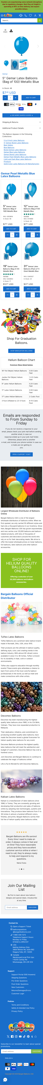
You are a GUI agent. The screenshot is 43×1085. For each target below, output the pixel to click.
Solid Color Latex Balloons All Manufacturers (21, 164)
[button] (5, 1080)
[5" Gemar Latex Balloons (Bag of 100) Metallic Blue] (11, 190)
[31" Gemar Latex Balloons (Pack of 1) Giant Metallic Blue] (32, 250)
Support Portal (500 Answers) (23, 974)
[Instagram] (16, 1036)
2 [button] (21, 869)
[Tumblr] (32, 1036)
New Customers (17, 987)
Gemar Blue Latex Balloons (14, 152)
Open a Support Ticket (21, 454)
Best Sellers (8, 145)
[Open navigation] (2, 15)
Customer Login (17, 994)
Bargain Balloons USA (26, 1074)
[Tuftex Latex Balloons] (21, 617)
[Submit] (39, 20)
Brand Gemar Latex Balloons (15, 150)
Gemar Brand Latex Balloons (15, 154)
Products (7, 161)
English (8, 1058)
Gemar (5, 74)
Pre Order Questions (19, 981)
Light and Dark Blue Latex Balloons (17, 159)
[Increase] (15, 97)
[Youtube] (20, 1036)
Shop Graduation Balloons (21, 351)
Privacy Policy (17, 1011)
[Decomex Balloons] (21, 697)
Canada (16, 955)
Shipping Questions (19, 978)
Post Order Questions (19, 984)
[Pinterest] (28, 1036)
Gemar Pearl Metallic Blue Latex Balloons (20, 157)
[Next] (38, 46)
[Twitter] (8, 1036)
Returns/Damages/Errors (21, 990)
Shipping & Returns (10, 122)
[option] (21, 46)
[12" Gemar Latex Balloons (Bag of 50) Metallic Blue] (32, 190)
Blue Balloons (9, 147)
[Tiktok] (24, 1036)
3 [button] (24, 869)
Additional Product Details (13, 128)
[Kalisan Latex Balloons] (21, 781)
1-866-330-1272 (19, 935)
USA (14, 945)
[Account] (35, 15)
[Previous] (5, 46)
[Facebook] (12, 1036)
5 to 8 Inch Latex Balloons (14, 140)
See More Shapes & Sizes (21, 115)
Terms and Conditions (20, 1005)
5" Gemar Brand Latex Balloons (16, 143)
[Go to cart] (40, 15)
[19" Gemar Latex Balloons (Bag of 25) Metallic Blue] (11, 250)
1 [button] (19, 869)
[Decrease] (5, 97)
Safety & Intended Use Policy (22, 1008)
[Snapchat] (36, 1036)
